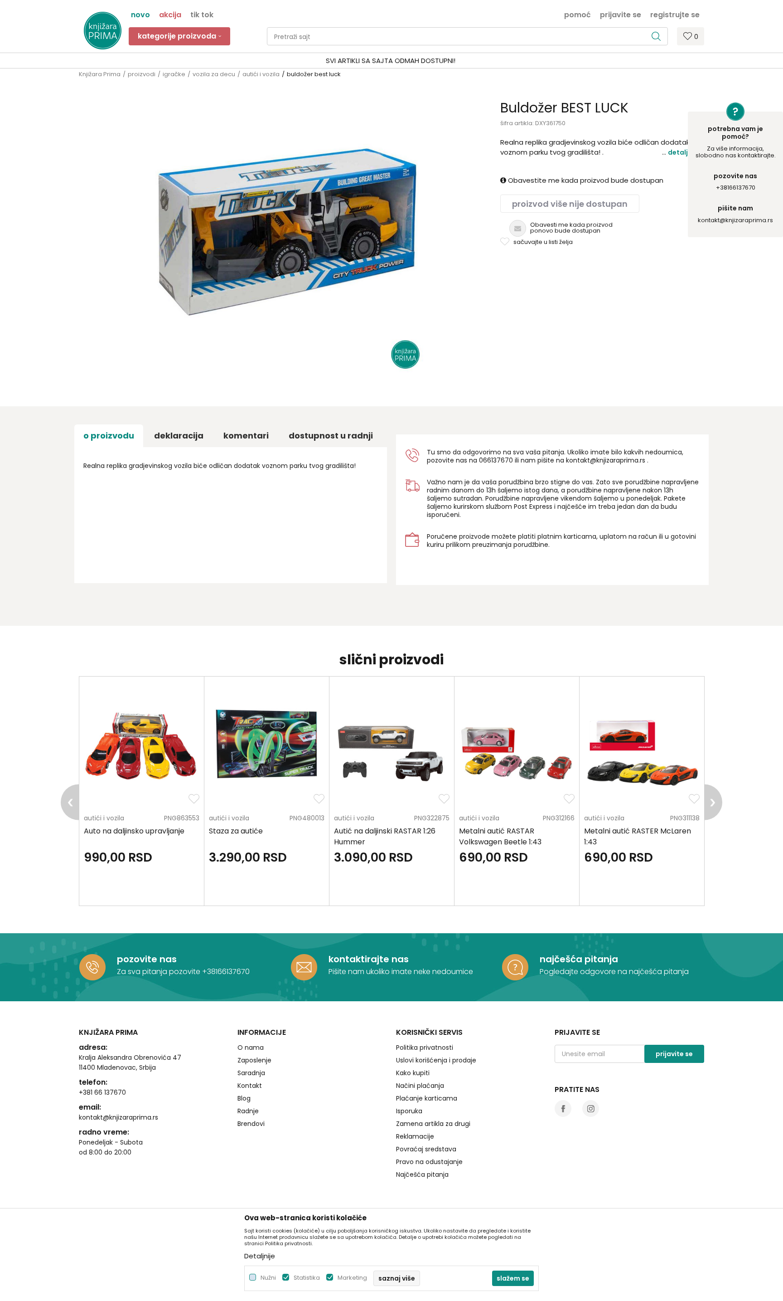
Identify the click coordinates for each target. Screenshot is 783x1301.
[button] (467, 36)
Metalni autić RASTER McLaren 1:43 (637, 836)
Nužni (268, 1278)
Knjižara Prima (100, 74)
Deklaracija (178, 435)
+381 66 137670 (102, 1092)
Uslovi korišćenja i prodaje (436, 1060)
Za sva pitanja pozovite (159, 971)
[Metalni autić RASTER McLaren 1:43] (642, 748)
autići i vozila (261, 74)
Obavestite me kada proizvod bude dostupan (584, 180)
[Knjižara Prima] (102, 30)
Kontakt (249, 1085)
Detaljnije (684, 152)
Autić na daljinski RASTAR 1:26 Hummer (384, 836)
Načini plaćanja (420, 1085)
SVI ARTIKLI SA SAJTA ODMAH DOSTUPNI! (390, 60)
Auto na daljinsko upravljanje (134, 831)
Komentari (246, 435)
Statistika (307, 1278)
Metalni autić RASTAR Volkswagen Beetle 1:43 (500, 836)
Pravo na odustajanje (429, 1161)
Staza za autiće (236, 831)
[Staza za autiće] (266, 748)
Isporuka (409, 1111)
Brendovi (251, 1123)
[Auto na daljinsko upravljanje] (141, 748)
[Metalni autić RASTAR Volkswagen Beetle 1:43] (517, 748)
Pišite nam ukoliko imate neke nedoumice (401, 971)
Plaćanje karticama (426, 1098)
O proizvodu (108, 435)
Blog (244, 1098)
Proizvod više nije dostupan (570, 204)
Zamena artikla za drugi (433, 1123)
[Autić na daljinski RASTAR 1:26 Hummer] (392, 748)
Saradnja (251, 1072)
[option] (391, 60)
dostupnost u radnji (331, 435)
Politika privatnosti (424, 1047)
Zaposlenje (254, 1060)
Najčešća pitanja (422, 1174)
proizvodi (141, 74)
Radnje (248, 1111)
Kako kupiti (413, 1072)
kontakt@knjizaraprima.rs (735, 220)
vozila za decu (214, 74)
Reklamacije (415, 1136)
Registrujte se (675, 14)
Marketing (352, 1278)
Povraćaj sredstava (426, 1149)
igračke (174, 74)
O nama (250, 1047)
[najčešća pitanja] (515, 967)
